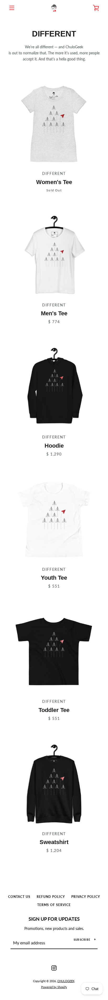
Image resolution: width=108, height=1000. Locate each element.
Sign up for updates (54, 919)
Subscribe (82, 939)
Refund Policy (51, 897)
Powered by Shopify (54, 987)
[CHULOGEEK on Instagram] (54, 967)
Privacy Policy (85, 897)
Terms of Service (54, 905)
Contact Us (19, 897)
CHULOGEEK (65, 981)
